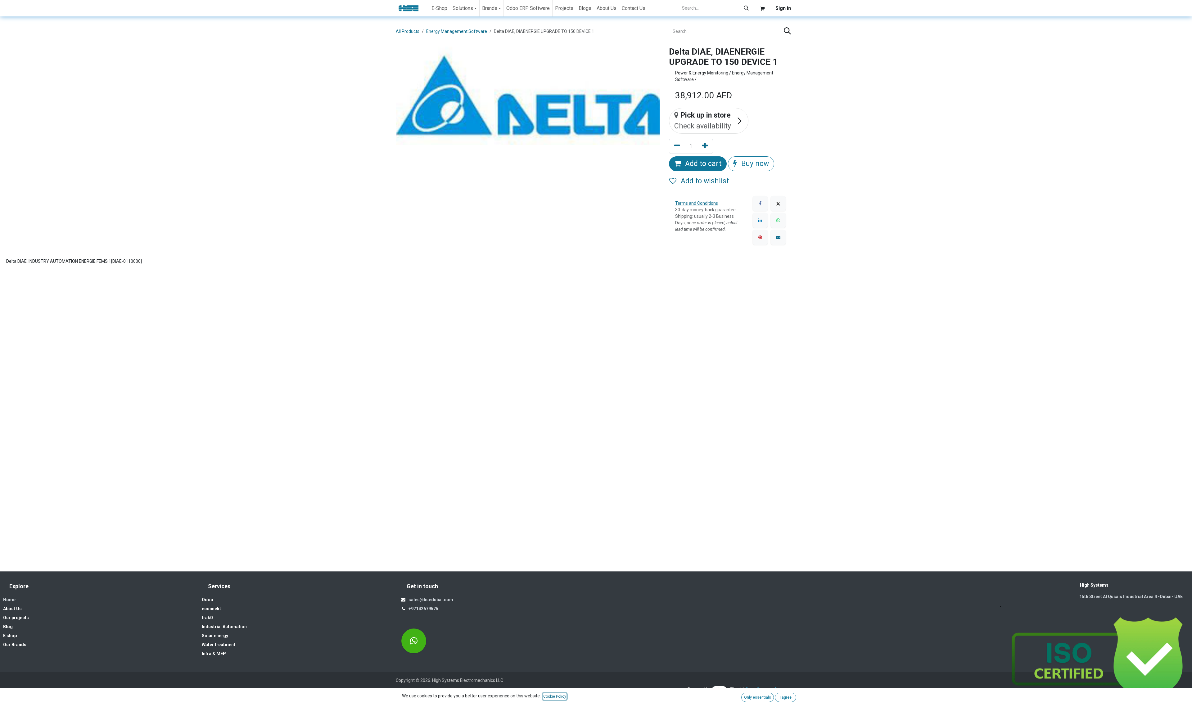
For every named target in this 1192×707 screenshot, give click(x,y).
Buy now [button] (754, 163)
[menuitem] (439, 8)
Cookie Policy (554, 696)
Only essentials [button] (757, 697)
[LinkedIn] (760, 220)
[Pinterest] (760, 237)
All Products (407, 31)
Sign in (783, 8)
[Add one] (705, 146)
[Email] (778, 237)
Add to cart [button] (702, 163)
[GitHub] (413, 641)
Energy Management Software (456, 31)
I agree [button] (786, 697)
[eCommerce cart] (762, 8)
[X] (778, 203)
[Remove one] (677, 146)
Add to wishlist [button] (704, 181)
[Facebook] (760, 203)
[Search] (746, 8)
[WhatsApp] (778, 220)
